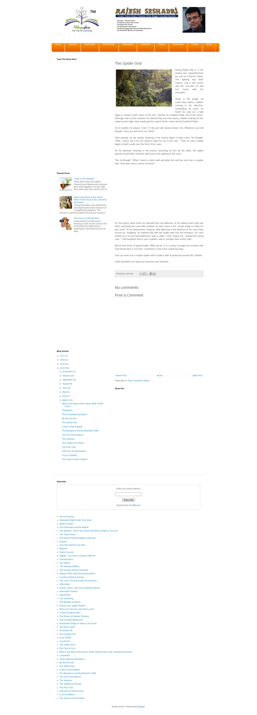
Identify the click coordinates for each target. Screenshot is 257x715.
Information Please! (68, 591)
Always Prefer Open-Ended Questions (77, 573)
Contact (195, 44)
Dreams (63, 541)
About (209, 44)
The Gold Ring (66, 598)
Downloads (178, 44)
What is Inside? (66, 524)
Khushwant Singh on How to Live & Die (78, 623)
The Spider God (69, 422)
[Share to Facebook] (151, 274)
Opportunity (64, 595)
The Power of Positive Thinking (74, 616)
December (67, 371)
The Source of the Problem (86, 218)
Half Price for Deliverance (74, 451)
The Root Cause (67, 627)
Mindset (63, 548)
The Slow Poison (67, 534)
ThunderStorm (66, 559)
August (66, 384)
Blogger (141, 706)
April (64, 396)
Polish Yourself (66, 552)
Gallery (161, 44)
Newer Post (121, 375)
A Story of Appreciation (70, 612)
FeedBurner (135, 505)
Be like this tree (69, 418)
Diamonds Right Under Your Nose (75, 520)
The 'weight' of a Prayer (73, 443)
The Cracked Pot (67, 634)
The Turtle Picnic (67, 645)
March (65, 400)
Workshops (89, 44)
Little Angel (64, 584)
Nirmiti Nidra (109, 44)
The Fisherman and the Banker (74, 527)
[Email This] (141, 274)
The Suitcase (68, 439)
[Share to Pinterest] (154, 274)
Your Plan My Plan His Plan (72, 545)
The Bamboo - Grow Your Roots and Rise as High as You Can (88, 531)
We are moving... (67, 516)
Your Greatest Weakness (71, 620)
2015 (62, 364)
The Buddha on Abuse (70, 602)
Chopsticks (67, 410)
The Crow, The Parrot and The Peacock (78, 581)
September (67, 380)
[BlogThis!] (144, 274)
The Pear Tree (69, 447)
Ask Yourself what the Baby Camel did (77, 538)
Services (73, 44)
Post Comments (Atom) (139, 380)
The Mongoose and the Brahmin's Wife (80, 431)
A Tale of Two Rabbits (84, 179)
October (66, 376)
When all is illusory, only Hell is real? (76, 609)
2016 (62, 360)
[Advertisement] (144, 196)
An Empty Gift (65, 630)
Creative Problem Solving (71, 577)
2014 (62, 368)
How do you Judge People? (72, 605)
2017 (62, 356)
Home (58, 44)
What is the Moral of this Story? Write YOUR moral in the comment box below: (90, 200)
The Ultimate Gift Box (69, 566)
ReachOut (146, 44)
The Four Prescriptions (73, 435)
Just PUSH (64, 641)
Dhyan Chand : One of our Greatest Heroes (79, 588)
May (64, 392)
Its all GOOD (65, 637)
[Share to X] (147, 274)
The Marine (64, 563)
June (65, 388)
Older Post (197, 375)
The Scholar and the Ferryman (73, 570)
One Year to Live (67, 648)
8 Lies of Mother (69, 455)
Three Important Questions (74, 414)
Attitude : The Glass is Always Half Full (77, 556)
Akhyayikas (127, 44)
